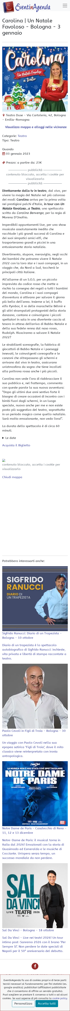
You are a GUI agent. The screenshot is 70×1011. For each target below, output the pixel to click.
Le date (10, 438)
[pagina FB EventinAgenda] (35, 966)
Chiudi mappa (12, 477)
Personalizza (23, 1003)
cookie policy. (60, 998)
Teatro (22, 136)
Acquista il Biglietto (16, 445)
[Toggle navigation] (65, 5)
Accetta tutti (47, 1003)
